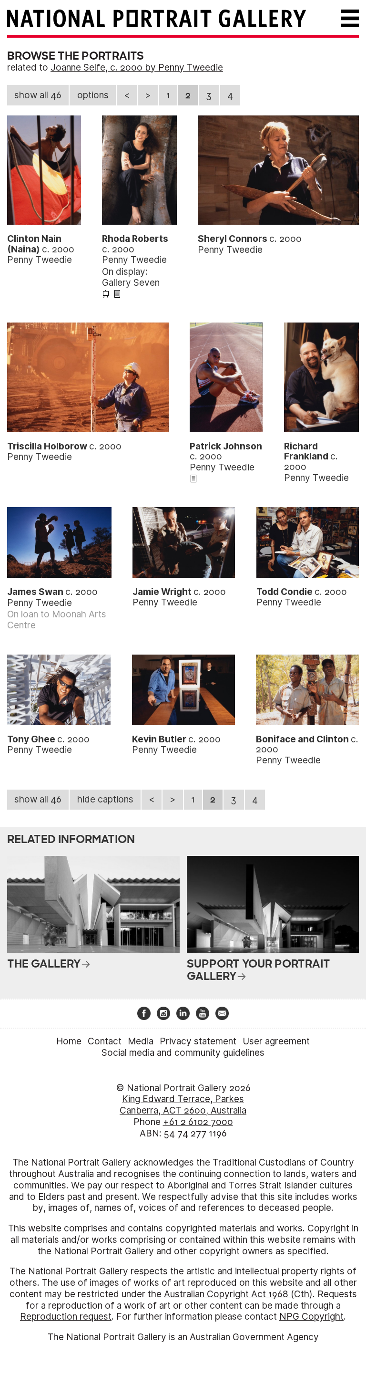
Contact (105, 1041)
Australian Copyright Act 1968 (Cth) (238, 1294)
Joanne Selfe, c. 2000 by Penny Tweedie (137, 67)
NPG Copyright (311, 1316)
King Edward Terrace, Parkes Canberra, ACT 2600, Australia (183, 1105)
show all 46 (37, 95)
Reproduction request (66, 1316)
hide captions (105, 799)
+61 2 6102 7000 (198, 1121)
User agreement (276, 1041)
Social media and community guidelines (183, 1052)
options (93, 95)
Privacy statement (198, 1041)
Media (140, 1041)
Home (68, 1041)
